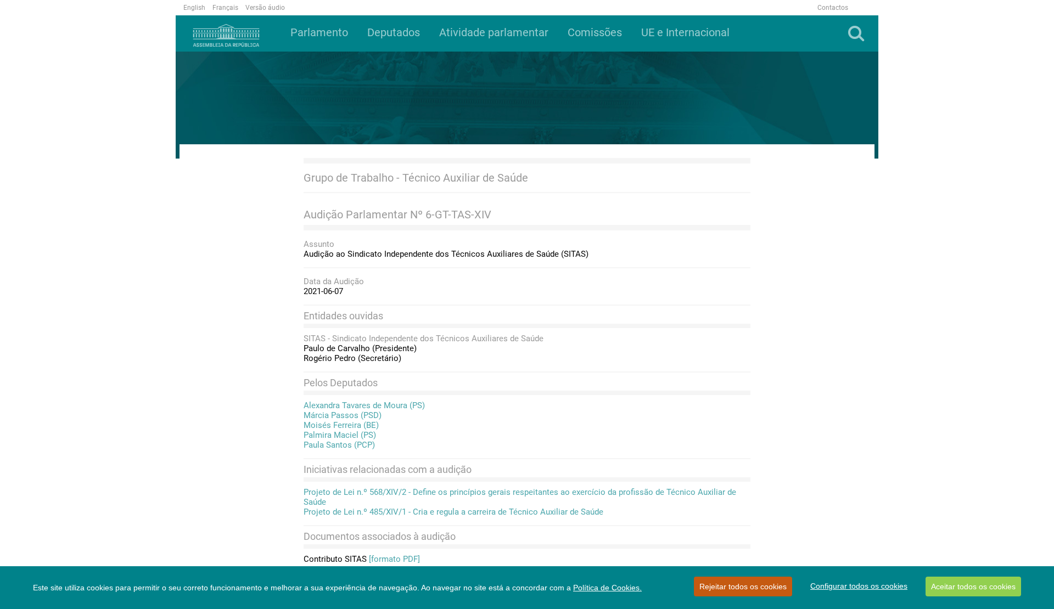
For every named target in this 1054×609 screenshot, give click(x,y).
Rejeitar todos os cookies (743, 586)
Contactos (832, 8)
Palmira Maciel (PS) (340, 435)
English (194, 8)
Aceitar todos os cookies (973, 586)
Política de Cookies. (607, 587)
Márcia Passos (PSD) (343, 415)
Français (225, 8)
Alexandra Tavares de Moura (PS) (364, 405)
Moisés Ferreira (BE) (341, 425)
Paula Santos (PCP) (339, 445)
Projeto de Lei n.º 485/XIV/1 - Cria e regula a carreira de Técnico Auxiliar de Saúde (453, 512)
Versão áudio (265, 8)
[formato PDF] (394, 559)
